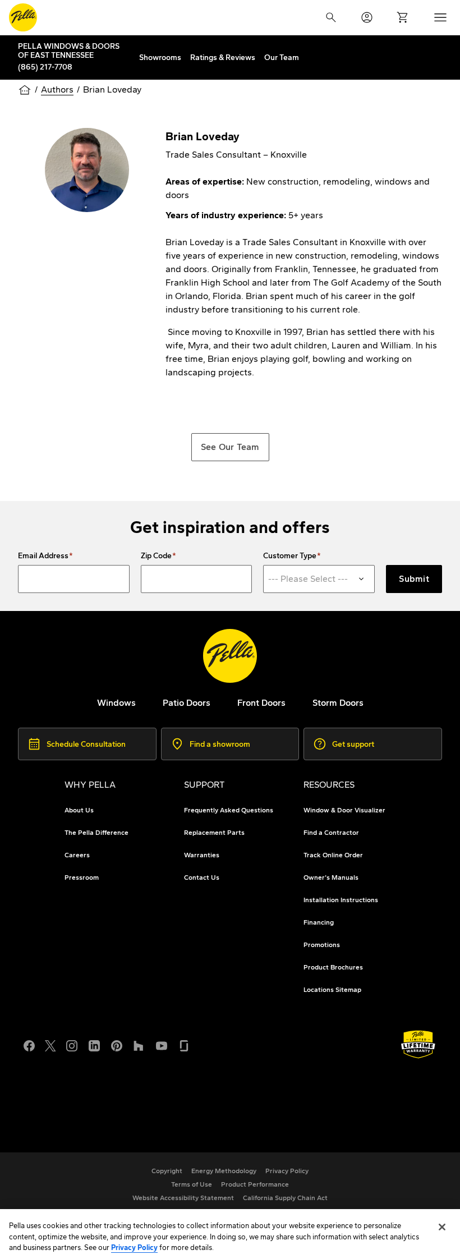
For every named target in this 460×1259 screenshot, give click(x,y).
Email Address (43, 556)
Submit (414, 578)
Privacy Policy (134, 1247)
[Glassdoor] (184, 1045)
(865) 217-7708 (45, 67)
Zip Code (156, 556)
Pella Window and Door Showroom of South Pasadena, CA (159, 1120)
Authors (57, 89)
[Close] (442, 1227)
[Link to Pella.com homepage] (23, 17)
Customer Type (289, 556)
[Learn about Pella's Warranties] (418, 1044)
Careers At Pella (73, 1093)
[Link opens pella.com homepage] (230, 656)
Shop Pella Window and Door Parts (112, 1107)
